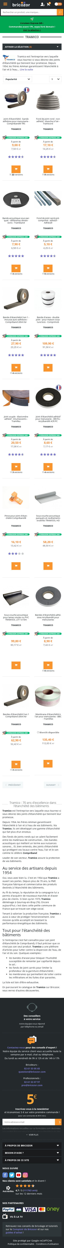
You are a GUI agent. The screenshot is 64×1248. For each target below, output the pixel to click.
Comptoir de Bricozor (25, 1229)
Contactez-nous (16, 1047)
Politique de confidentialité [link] (21, 1243)
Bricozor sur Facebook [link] (5, 1175)
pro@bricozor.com (32, 1085)
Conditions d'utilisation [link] (47, 1243)
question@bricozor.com (32, 1071)
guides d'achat (14, 1232)
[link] (48, 4)
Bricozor (21, 4)
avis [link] (30, 1190)
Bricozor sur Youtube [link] (18, 1175)
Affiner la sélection (18, 46)
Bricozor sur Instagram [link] (25, 1175)
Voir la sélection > (32, 30)
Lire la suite (26, 69)
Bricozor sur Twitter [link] (11, 1175)
